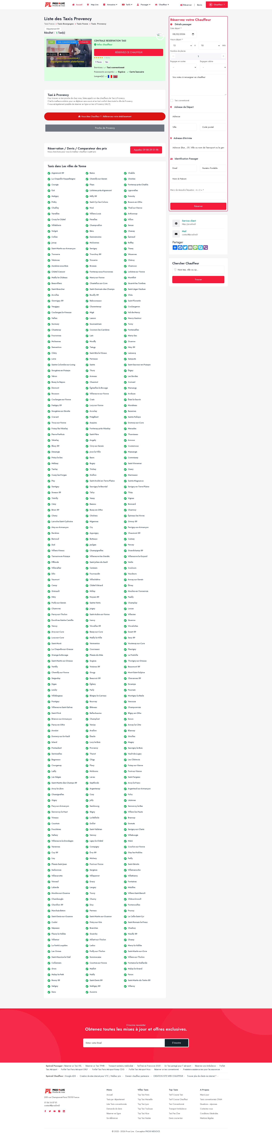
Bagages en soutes (177, 61)
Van (106, 62)
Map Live (94, 4)
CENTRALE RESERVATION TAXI (110, 42)
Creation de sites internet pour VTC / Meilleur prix (100, 1076)
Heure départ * (176, 39)
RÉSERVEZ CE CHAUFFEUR (128, 52)
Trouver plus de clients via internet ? (201, 1076)
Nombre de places (177, 51)
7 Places (98, 62)
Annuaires (111, 4)
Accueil (79, 4)
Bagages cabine (206, 61)
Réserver (187, 5)
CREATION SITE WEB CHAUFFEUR (168, 1076)
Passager (144, 4)
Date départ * (176, 28)
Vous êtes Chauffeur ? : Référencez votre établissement (106, 116)
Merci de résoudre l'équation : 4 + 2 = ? (187, 190)
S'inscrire (176, 1042)
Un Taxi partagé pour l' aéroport (177, 1065)
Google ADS (70, 1076)
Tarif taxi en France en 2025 (149, 1065)
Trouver (198, 279)
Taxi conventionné (182, 100)
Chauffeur (162, 4)
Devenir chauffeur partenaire (137, 1076)
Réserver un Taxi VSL (73, 1065)
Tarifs (127, 4)
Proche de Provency (105, 128)
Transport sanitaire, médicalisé (121, 1065)
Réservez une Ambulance (205, 1065)
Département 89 (53, 28)
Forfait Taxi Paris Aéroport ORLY (74, 1069)
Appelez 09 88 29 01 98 (146, 149)
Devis (199, 5)
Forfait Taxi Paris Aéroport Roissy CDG (108, 1069)
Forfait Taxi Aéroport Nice (139, 1069)
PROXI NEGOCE (152, 1131)
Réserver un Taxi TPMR (95, 1065)
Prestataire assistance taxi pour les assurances (201, 1069)
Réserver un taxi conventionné (166, 1069)
